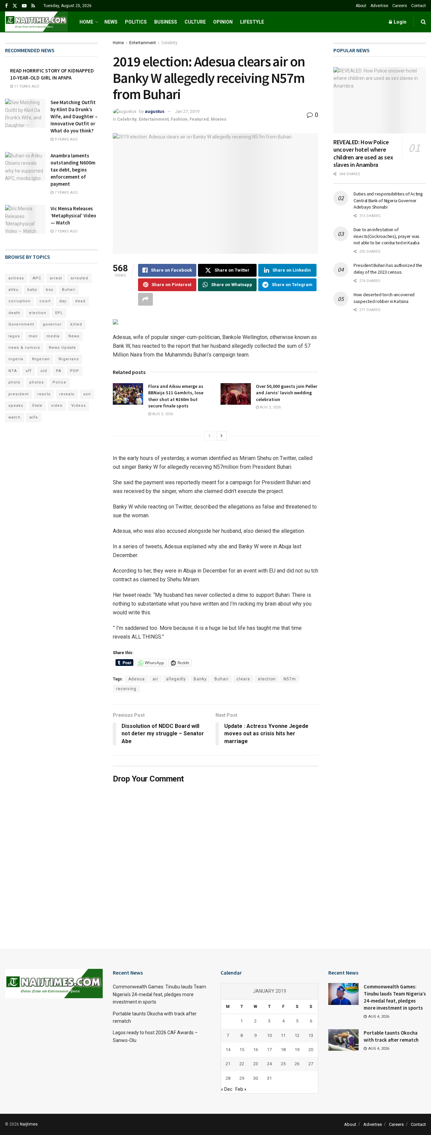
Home (86, 22)
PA (58, 371)
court (45, 301)
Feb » (240, 1089)
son (87, 394)
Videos (78, 405)
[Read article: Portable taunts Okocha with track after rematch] (343, 1040)
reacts (44, 394)
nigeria (15, 359)
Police (59, 382)
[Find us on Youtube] (24, 6)
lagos (14, 336)
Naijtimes (29, 1124)
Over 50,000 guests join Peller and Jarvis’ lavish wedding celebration (286, 392)
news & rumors (24, 347)
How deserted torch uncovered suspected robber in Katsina (384, 298)
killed (76, 324)
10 (269, 1035)
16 (255, 1049)
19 (297, 1049)
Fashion (179, 119)
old (43, 371)
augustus (154, 111)
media (53, 336)
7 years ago (66, 192)
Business (165, 22)
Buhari (221, 679)
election (267, 679)
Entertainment (142, 42)
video (57, 405)
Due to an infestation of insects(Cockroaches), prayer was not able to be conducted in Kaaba (387, 236)
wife (33, 417)
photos (36, 382)
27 (310, 1063)
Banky (200, 679)
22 (241, 1063)
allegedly (176, 679)
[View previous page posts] (209, 435)
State (37, 405)
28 (228, 1078)
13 (310, 1035)
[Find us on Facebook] (6, 6)
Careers (399, 5)
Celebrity (169, 42)
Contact (418, 5)
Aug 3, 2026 (162, 414)
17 (269, 1049)
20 (310, 1049)
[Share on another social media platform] (145, 299)
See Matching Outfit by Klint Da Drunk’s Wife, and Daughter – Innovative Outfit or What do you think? (74, 116)
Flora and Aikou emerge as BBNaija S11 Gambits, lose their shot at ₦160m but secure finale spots (175, 396)
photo (14, 382)
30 (255, 1078)
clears (243, 679)
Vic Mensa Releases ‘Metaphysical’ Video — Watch (73, 215)
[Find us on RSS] (33, 6)
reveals (66, 394)
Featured (199, 119)
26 (297, 1063)
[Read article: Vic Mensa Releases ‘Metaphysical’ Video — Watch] (25, 219)
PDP (74, 371)
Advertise (379, 5)
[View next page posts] (222, 435)
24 (269, 1063)
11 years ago (26, 86)
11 (283, 1035)
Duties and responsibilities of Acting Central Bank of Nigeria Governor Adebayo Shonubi (388, 200)
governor (52, 324)
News (111, 22)
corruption (19, 301)
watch (14, 417)
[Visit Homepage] (36, 22)
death (14, 313)
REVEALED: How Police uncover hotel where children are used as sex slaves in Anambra (363, 153)
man (33, 336)
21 (228, 1063)
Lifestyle (252, 22)
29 (241, 1078)
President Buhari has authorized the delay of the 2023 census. (388, 268)
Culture (195, 22)
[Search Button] (423, 21)
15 (241, 1049)
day (62, 301)
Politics (136, 22)
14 (228, 1049)
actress (16, 278)
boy (49, 289)
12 (297, 1035)
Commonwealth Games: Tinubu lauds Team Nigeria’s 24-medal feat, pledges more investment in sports (159, 994)
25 (283, 1063)
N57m (290, 679)
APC (37, 278)
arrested (79, 278)
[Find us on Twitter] (14, 6)
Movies (218, 119)
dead (80, 301)
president (18, 394)
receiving (126, 688)
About (361, 5)
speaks (15, 405)
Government (21, 324)
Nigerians (69, 359)
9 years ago (66, 139)
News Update (62, 347)
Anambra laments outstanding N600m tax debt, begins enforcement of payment (73, 169)
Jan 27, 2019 (187, 111)
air (155, 679)
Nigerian (41, 359)
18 (283, 1049)
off (29, 371)
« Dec (226, 1089)
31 (269, 1078)
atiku (13, 289)
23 (255, 1063)
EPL (59, 313)
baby (32, 289)
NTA (12, 371)
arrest (56, 278)
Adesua (136, 679)
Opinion (223, 22)
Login (399, 22)
